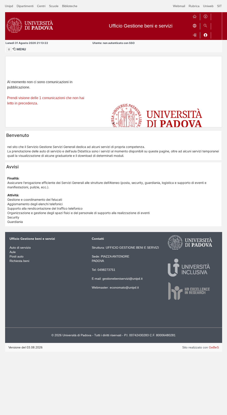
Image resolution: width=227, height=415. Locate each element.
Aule (13, 252)
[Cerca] (205, 25)
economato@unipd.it (124, 287)
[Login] (194, 34)
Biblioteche (69, 6)
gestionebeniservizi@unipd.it (122, 278)
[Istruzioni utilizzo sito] (205, 16)
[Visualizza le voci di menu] (9, 49)
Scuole (54, 6)
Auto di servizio (20, 247)
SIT (219, 6)
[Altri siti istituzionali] (194, 25)
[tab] (113, 123)
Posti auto (16, 256)
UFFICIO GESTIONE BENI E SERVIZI (132, 247)
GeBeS (214, 347)
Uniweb (208, 6)
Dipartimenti (25, 6)
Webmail (179, 6)
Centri (41, 6)
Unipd (9, 6)
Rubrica (194, 6)
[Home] (194, 16)
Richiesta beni (19, 261)
